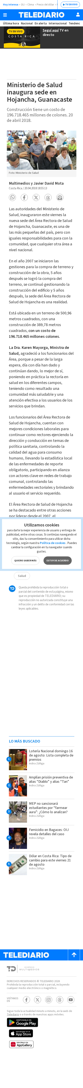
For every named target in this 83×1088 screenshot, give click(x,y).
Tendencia (75, 23)
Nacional (27, 23)
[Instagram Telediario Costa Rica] (48, 999)
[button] (12, 197)
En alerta (41, 23)
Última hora (11, 23)
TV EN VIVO (71, 4)
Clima (30, 4)
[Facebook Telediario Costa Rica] (26, 999)
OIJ (23, 4)
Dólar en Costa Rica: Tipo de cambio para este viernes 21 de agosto (50, 860)
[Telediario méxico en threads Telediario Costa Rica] (59, 999)
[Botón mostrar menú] (5, 15)
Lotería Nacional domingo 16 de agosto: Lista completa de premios (51, 755)
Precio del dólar (45, 4)
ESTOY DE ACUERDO (58, 560)
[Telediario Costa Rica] (41, 14)
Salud (22, 576)
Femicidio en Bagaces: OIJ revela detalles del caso (49, 832)
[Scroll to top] (74, 954)
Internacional (58, 23)
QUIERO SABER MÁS (25, 560)
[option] (41, 154)
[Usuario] (78, 15)
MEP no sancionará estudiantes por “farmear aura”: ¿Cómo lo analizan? (48, 808)
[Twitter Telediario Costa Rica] (37, 999)
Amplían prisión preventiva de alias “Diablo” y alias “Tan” (51, 779)
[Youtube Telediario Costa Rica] (70, 999)
